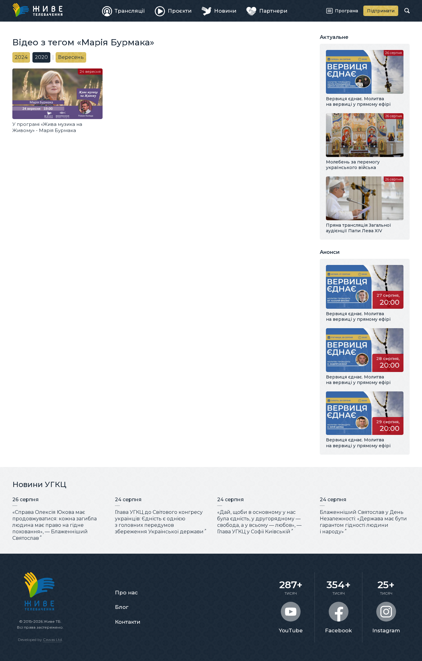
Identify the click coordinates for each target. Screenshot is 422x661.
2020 (41, 57)
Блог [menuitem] (122, 607)
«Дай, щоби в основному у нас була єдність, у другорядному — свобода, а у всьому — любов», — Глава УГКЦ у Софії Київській (259, 521)
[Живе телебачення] (37, 10)
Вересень (71, 57)
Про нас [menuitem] (126, 592)
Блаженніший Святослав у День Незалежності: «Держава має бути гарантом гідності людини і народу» (363, 521)
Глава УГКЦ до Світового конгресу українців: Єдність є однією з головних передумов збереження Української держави (159, 521)
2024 (21, 57)
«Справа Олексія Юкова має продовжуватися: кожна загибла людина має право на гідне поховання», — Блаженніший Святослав (54, 525)
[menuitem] (123, 11)
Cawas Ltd (52, 639)
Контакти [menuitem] (127, 622)
